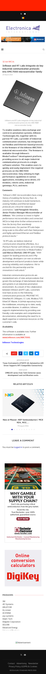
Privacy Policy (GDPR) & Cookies (23, 666)
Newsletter (33, 663)
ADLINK (5, 624)
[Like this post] (15, 353)
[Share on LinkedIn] (31, 353)
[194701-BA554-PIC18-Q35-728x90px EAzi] (23, 38)
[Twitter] (21, 14)
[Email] (25, 14)
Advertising (21, 663)
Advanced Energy (10, 627)
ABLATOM (7, 607)
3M (3, 601)
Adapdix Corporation (11, 622)
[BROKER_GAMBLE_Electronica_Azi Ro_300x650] (23, 465)
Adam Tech (7, 619)
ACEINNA (6, 613)
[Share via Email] (36, 353)
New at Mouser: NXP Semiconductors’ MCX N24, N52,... (23, 421)
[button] (4, 409)
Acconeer (6, 610)
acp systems (7, 616)
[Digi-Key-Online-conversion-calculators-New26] (23, 551)
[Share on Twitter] (25, 353)
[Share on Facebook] (20, 353)
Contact (11, 663)
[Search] (43, 49)
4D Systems (7, 604)
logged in (18, 447)
